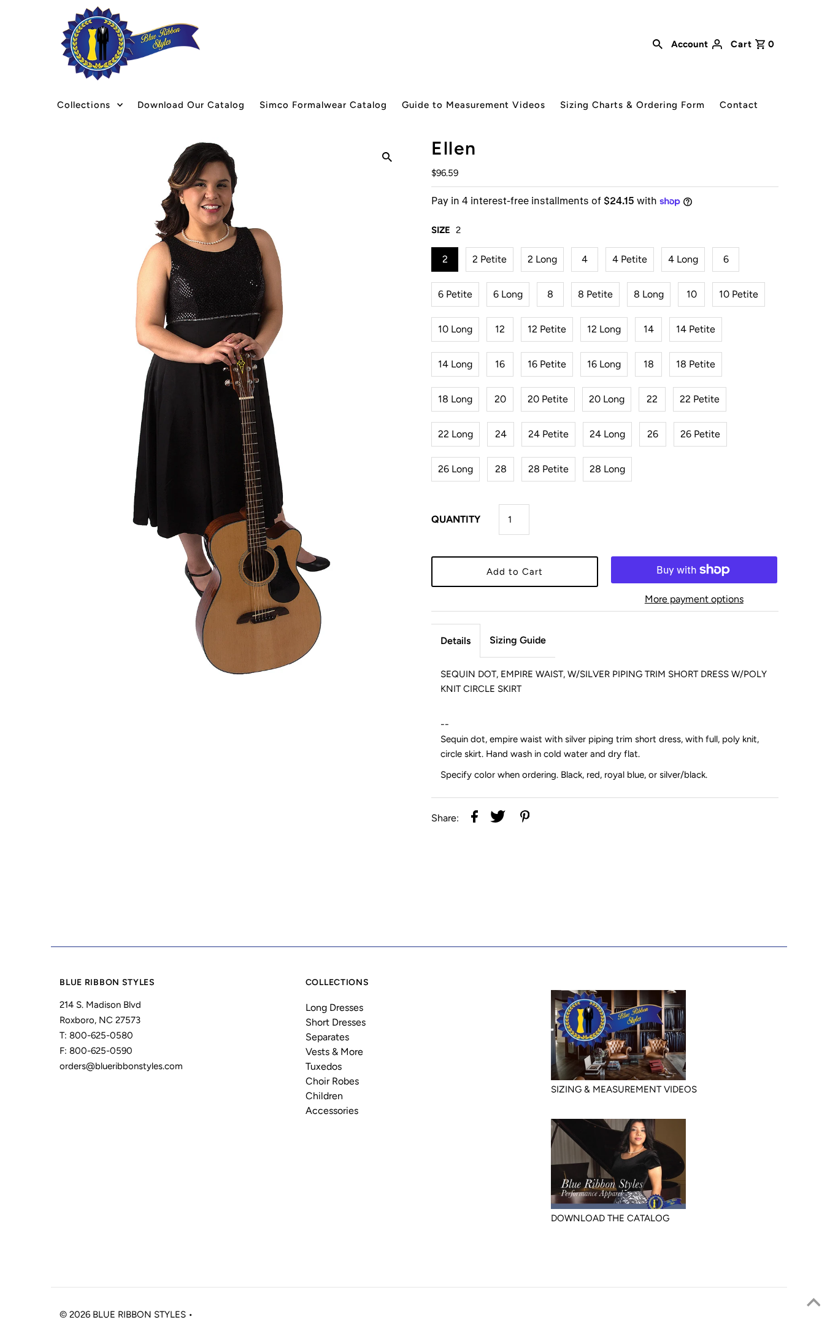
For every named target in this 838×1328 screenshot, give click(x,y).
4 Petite (629, 259)
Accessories (332, 1110)
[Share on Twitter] (497, 818)
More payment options (694, 599)
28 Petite (548, 469)
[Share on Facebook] (474, 818)
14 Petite (695, 329)
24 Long (607, 434)
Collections (83, 104)
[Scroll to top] (813, 1303)
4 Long (683, 259)
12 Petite (547, 329)
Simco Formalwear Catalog (323, 104)
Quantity (455, 519)
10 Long (455, 329)
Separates (327, 1037)
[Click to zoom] (387, 156)
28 (501, 469)
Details (455, 641)
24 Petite (548, 434)
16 (500, 364)
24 (501, 434)
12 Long (604, 329)
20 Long (607, 399)
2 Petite (489, 259)
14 (649, 329)
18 (649, 364)
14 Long (455, 364)
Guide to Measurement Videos (473, 104)
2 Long (542, 259)
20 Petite (548, 399)
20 (500, 399)
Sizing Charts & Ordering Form (632, 104)
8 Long (649, 294)
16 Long (604, 364)
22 (652, 399)
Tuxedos (324, 1066)
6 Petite (455, 294)
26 (652, 434)
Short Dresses (336, 1022)
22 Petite (700, 399)
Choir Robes (332, 1081)
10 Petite (738, 294)
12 (500, 329)
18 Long (455, 399)
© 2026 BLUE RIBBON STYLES (124, 1314)
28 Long (607, 469)
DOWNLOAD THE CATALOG (610, 1218)
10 (691, 294)
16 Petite (547, 364)
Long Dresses (334, 1007)
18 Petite (695, 364)
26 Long (455, 469)
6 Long (508, 294)
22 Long (455, 434)
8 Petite (595, 294)
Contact (739, 104)
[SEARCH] (658, 43)
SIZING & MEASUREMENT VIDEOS (624, 1089)
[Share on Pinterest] (525, 818)
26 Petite (700, 434)
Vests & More (334, 1051)
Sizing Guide (518, 640)
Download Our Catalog (191, 104)
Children (324, 1096)
